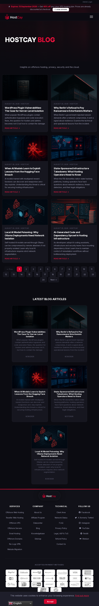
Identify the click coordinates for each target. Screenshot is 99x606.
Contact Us (61, 544)
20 (69, 274)
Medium (85, 539)
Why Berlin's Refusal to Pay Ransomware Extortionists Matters (69, 334)
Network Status (61, 518)
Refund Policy (61, 539)
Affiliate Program (38, 518)
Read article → (12, 128)
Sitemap (38, 539)
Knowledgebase (38, 534)
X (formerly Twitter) (85, 518)
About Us (38, 512)
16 (37, 274)
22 (85, 274)
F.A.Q (61, 523)
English (17, 603)
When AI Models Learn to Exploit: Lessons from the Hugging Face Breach (23, 171)
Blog (38, 528)
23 (93, 274)
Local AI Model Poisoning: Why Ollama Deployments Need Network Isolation (24, 235)
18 (53, 274)
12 (6, 274)
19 (61, 274)
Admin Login (87, 2)
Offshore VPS (14, 523)
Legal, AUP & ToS (61, 534)
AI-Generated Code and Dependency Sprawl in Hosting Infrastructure (71, 235)
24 (43, 280)
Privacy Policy (61, 528)
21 (77, 274)
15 (29, 274)
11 (91, 269)
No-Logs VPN (14, 544)
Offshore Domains (14, 539)
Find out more (82, 595)
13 (14, 274)
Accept (50, 601)
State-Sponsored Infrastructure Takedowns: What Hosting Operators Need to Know (71, 171)
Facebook (85, 512)
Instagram (85, 523)
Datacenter (38, 523)
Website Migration (14, 549)
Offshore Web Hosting (15, 512)
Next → (54, 280)
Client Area (61, 512)
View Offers (61, 9)
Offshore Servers (15, 528)
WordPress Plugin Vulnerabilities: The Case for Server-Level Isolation (30, 334)
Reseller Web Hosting (14, 518)
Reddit (85, 534)
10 (84, 269)
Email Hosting (14, 534)
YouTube (85, 528)
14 (21, 274)
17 (45, 274)
